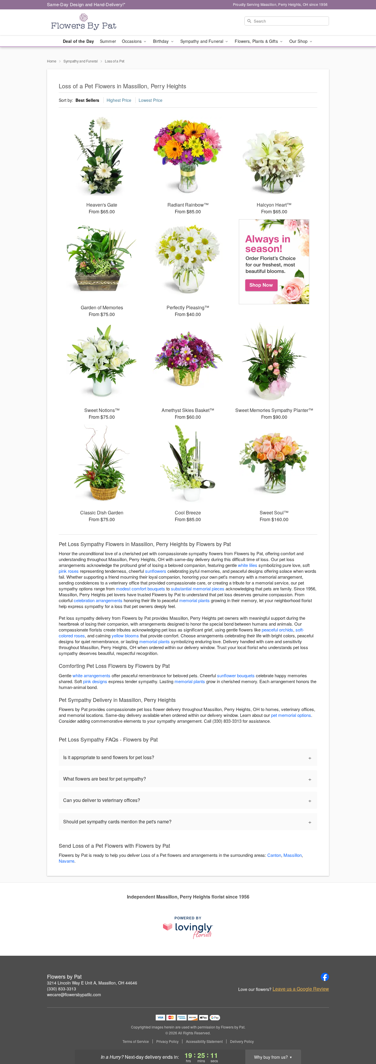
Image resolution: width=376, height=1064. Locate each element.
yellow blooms (125, 635)
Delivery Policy (242, 1041)
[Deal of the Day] (274, 261)
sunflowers (155, 571)
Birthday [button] (161, 41)
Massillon (292, 855)
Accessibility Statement (204, 1041)
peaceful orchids (277, 629)
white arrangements (91, 675)
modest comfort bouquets (140, 588)
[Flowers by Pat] (89, 22)
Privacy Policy (167, 1041)
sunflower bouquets (236, 675)
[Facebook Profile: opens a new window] (325, 977)
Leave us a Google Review (301, 989)
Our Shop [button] (299, 41)
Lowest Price (150, 100)
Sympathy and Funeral (80, 60)
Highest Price (119, 100)
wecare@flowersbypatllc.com (74, 994)
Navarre (66, 861)
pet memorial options (291, 715)
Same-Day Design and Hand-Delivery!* (86, 4)
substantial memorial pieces (197, 588)
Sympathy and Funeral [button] (202, 41)
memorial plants (194, 600)
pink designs (95, 681)
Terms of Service (135, 1041)
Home (51, 60)
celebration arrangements (98, 600)
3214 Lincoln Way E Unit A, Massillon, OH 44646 (92, 983)
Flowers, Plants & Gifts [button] (257, 41)
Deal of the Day (78, 41)
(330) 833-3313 (61, 989)
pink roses (69, 571)
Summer (108, 41)
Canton (274, 855)
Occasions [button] (132, 41)
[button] (360, 1039)
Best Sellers (87, 100)
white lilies (247, 565)
